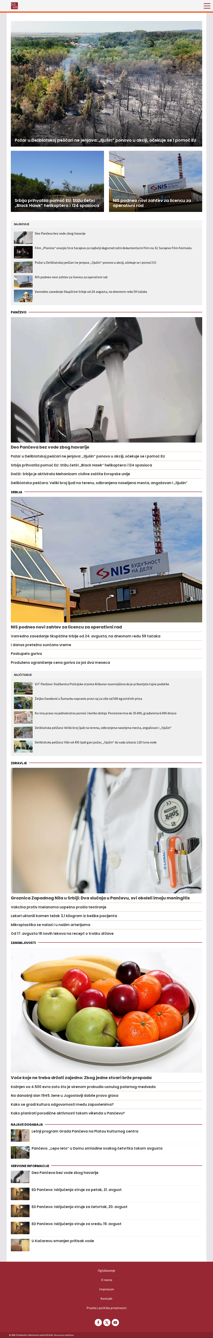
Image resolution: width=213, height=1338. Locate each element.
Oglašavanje (106, 1270)
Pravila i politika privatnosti (106, 1308)
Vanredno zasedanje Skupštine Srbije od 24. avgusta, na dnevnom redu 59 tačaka (91, 291)
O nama (106, 1280)
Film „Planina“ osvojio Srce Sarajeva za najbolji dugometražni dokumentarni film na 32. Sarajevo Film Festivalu (113, 248)
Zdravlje (19, 763)
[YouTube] (115, 1322)
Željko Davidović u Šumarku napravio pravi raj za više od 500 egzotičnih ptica (88, 699)
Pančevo (18, 312)
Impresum (106, 1289)
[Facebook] (98, 1322)
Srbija (16, 492)
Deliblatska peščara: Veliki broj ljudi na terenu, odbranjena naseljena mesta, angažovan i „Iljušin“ (103, 728)
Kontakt (106, 1298)
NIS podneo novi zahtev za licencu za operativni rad (71, 277)
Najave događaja (27, 1124)
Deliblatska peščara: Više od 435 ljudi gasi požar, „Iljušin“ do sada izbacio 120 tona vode (96, 742)
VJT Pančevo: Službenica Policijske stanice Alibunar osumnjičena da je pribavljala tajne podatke (102, 684)
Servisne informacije (30, 1166)
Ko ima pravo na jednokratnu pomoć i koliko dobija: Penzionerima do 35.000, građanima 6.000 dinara (105, 713)
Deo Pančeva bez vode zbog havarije (60, 233)
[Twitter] (106, 1322)
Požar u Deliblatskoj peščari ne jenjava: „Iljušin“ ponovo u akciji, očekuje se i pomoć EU (95, 262)
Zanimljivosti (23, 943)
